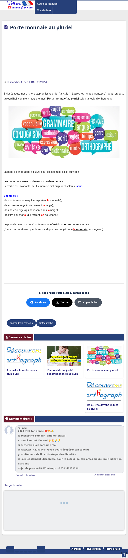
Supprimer (30, 475)
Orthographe (46, 323)
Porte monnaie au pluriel (102, 370)
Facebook (40, 302)
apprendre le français (21, 323)
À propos (77, 549)
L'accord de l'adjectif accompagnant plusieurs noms (62, 374)
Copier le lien (90, 302)
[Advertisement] (64, 56)
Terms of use (112, 549)
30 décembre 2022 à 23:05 (104, 475)
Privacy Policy (93, 549)
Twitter (64, 302)
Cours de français (47, 3)
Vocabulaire (44, 10)
